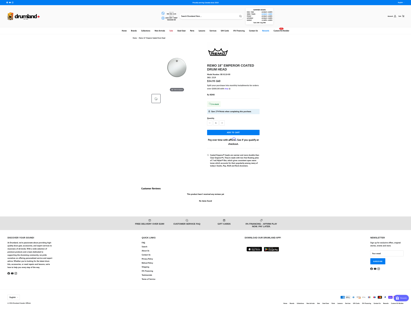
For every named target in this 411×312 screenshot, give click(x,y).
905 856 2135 (171, 14)
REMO (212, 94)
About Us (145, 250)
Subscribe (378, 261)
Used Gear (181, 30)
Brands (134, 30)
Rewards (265, 30)
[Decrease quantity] (209, 123)
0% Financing (239, 30)
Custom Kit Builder (281, 30)
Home (124, 30)
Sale (171, 30)
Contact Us (253, 30)
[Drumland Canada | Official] (23, 16)
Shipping (145, 267)
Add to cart (233, 132)
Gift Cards (225, 30)
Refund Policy (147, 263)
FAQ (143, 242)
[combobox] (209, 16)
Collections (145, 30)
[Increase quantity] (222, 123)
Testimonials (147, 275)
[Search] (240, 16)
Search (144, 246)
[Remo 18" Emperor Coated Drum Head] (156, 98)
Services (213, 30)
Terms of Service (148, 279)
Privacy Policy (147, 259)
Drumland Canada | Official (22, 303)
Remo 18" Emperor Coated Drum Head (152, 38)
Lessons (202, 30)
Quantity (210, 118)
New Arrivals (160, 30)
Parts (192, 30)
